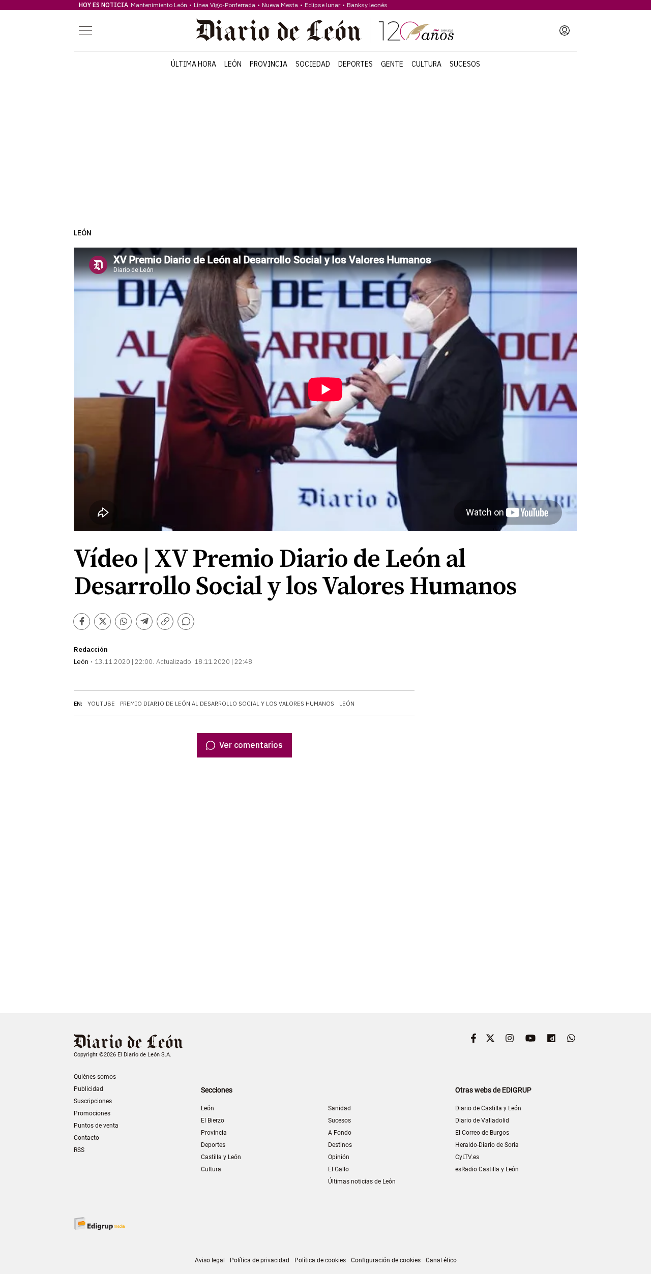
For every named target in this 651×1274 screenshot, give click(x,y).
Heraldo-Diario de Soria (487, 1144)
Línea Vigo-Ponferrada (224, 5)
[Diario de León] (325, 30)
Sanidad (339, 1108)
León (233, 64)
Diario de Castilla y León (488, 1108)
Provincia (268, 64)
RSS (79, 1150)
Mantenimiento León (159, 5)
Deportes (355, 64)
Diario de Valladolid (482, 1120)
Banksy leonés (367, 5)
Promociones (92, 1113)
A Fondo (339, 1132)
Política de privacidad (259, 1260)
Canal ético (441, 1260)
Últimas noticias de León (362, 1181)
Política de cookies (320, 1260)
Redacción (91, 649)
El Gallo (338, 1169)
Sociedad (312, 64)
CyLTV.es (467, 1157)
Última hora (193, 64)
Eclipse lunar (322, 5)
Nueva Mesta (280, 5)
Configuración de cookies (386, 1260)
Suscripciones (93, 1101)
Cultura (426, 64)
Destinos (340, 1144)
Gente (392, 64)
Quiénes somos (95, 1076)
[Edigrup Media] (99, 1223)
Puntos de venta (96, 1125)
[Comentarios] (186, 621)
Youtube (101, 703)
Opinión (338, 1157)
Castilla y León (221, 1157)
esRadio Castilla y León (487, 1169)
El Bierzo (212, 1120)
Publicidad (88, 1089)
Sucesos (465, 64)
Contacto (86, 1137)
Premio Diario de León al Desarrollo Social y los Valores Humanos (227, 703)
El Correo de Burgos (482, 1132)
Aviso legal (210, 1260)
